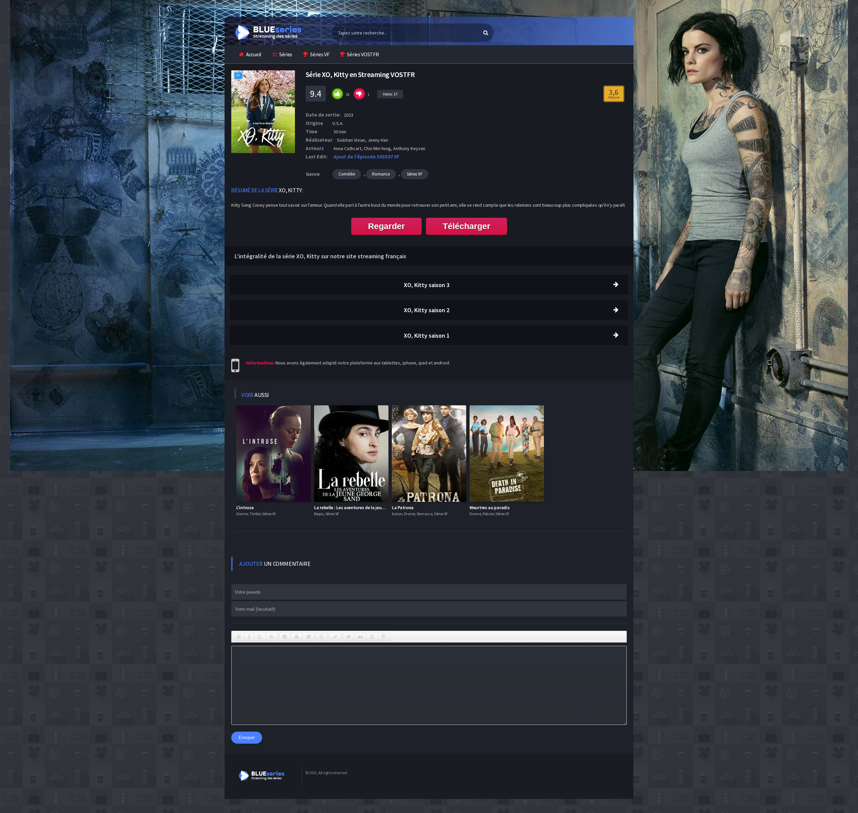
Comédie (347, 174)
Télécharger (466, 226)
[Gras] (238, 637)
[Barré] (271, 637)
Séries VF (319, 54)
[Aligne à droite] (308, 637)
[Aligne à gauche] (285, 637)
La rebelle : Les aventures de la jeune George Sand (363, 507)
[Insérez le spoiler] (384, 637)
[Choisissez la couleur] (335, 637)
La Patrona (403, 507)
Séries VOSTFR (363, 54)
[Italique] (249, 637)
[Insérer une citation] (360, 637)
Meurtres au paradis (489, 507)
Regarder (386, 226)
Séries (285, 54)
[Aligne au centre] (297, 637)
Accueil (253, 54)
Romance (381, 174)
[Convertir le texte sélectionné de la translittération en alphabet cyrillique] (372, 637)
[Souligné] (260, 637)
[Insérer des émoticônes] (322, 637)
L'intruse (244, 507)
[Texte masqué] (349, 637)
